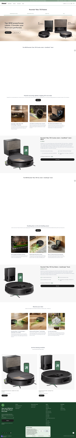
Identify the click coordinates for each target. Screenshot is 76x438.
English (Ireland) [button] (71, 0)
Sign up (45, 0)
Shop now (38, 100)
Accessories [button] (19, 3)
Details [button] (52, 156)
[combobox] (68, 3)
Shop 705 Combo (16, 32)
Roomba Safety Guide (48, 412)
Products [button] (14, 3)
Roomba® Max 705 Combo (14, 13)
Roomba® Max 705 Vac (30, 13)
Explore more (47, 13)
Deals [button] (23, 3)
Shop (64, 13)
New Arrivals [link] (9, 3)
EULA (46, 419)
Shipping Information (48, 408)
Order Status (61, 0)
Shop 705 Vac (8, 32)
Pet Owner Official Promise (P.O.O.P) (50, 418)
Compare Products (33, 405)
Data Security (47, 423)
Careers (62, 405)
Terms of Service (48, 422)
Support (58, 0)
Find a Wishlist (47, 415)
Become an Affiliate (63, 409)
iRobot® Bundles (17, 408)
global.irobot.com (63, 408)
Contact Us (47, 405)
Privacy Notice (47, 416)
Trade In (47, 409)
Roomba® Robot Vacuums (18, 405)
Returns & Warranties (48, 411)
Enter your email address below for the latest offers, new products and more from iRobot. (7, 415)
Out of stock (57, 159)
